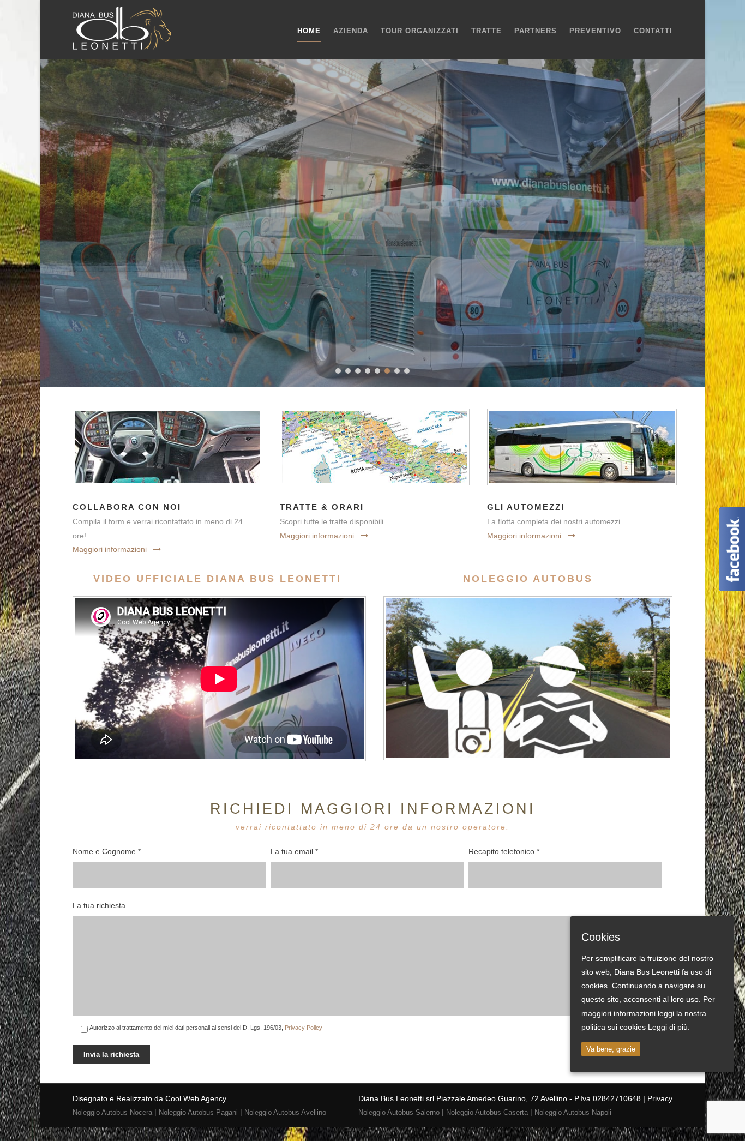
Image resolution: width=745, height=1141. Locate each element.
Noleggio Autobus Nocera (112, 1112)
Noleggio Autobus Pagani (198, 1112)
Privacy (659, 1098)
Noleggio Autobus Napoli (572, 1112)
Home (309, 31)
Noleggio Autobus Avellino (285, 1112)
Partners (535, 31)
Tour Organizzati (420, 31)
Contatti (653, 31)
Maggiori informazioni (110, 549)
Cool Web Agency (195, 1098)
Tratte (486, 31)
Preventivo (595, 31)
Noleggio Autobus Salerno (399, 1112)
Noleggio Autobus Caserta (487, 1112)
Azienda (350, 31)
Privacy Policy (303, 1027)
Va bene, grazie (610, 1049)
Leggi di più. (669, 1027)
